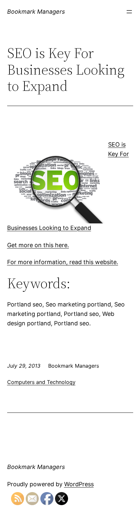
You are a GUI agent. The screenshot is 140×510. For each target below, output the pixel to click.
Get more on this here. (38, 245)
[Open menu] (129, 12)
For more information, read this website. (62, 262)
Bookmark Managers (36, 11)
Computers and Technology (41, 382)
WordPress (79, 484)
